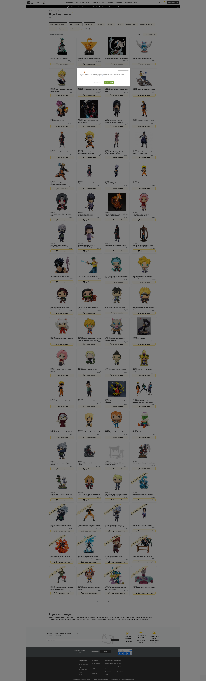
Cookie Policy (105, 75)
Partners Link (82, 77)
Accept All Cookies (109, 82)
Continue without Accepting (123, 70)
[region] (103, 77)
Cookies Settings (97, 82)
